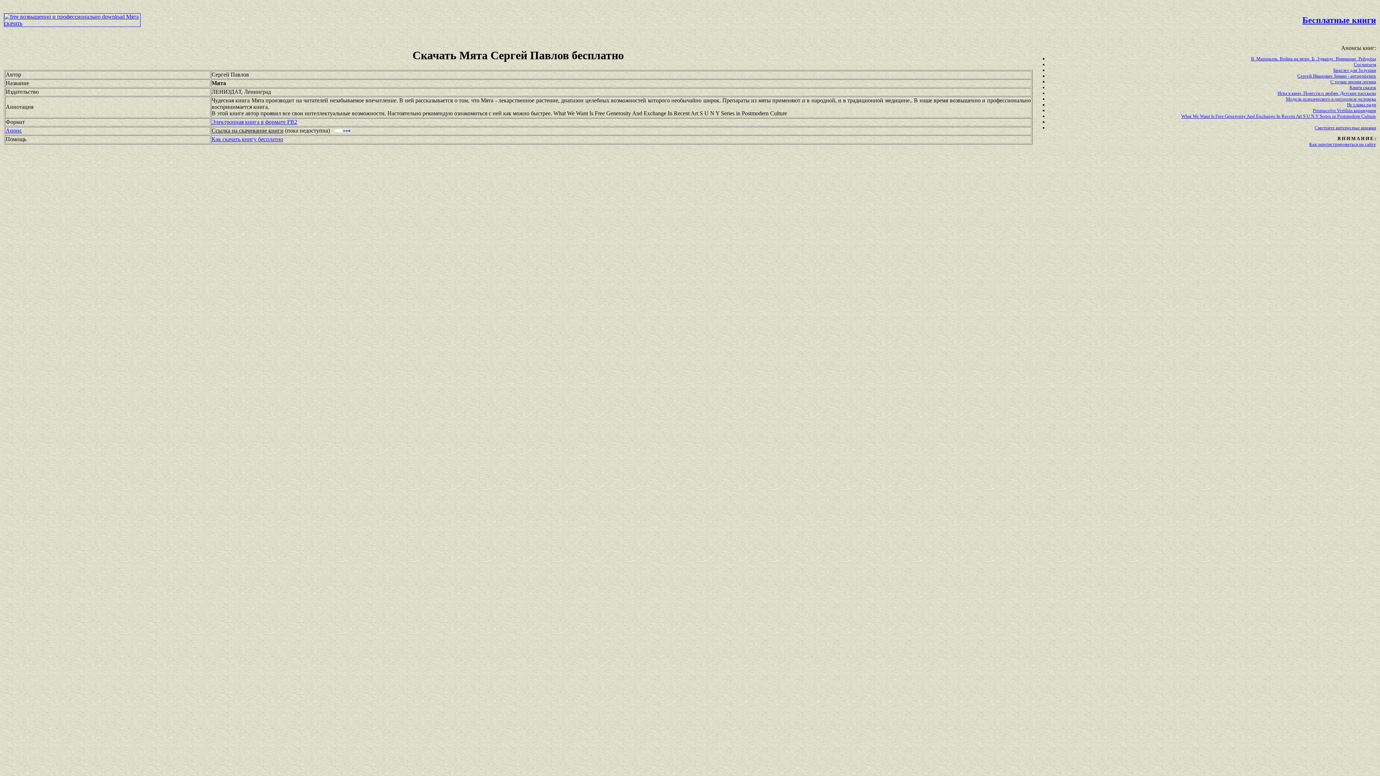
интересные (1348, 127)
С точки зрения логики (1353, 81)
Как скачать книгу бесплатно (247, 139)
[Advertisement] (587, 20)
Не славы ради (1361, 104)
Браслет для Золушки (1354, 70)
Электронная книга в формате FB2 (254, 122)
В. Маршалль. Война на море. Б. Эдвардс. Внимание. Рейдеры (1313, 58)
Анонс (14, 131)
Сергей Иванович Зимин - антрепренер (1336, 76)
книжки (1368, 127)
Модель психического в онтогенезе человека (1331, 99)
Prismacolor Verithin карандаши (1344, 110)
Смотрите (1325, 127)
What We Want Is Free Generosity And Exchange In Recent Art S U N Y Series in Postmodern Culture (1278, 116)
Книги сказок (1362, 87)
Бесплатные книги (1339, 20)
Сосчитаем (1365, 64)
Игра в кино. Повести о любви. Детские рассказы (1327, 93)
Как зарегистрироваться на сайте (1342, 144)
